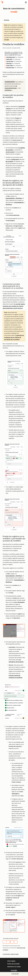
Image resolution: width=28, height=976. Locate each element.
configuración (15, 159)
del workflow (9, 161)
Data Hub (9, 63)
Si (6, 942)
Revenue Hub (10, 67)
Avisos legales (11, 961)
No (14, 942)
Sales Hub (9, 59)
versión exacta (10, 152)
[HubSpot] (2, 2)
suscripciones (14, 53)
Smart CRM (9, 65)
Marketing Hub (10, 57)
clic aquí (6, 39)
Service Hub (9, 61)
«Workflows (8, 90)
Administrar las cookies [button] (14, 966)
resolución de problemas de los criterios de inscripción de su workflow (14, 337)
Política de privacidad (13, 964)
